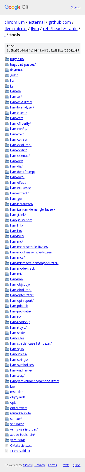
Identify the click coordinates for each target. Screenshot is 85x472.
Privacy (39, 465)
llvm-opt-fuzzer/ (22, 295)
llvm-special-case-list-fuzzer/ (31, 343)
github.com (60, 22)
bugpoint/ (17, 59)
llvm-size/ (17, 338)
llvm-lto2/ (17, 236)
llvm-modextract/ (22, 268)
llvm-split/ (17, 349)
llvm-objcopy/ (20, 284)
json (76, 465)
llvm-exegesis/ (20, 188)
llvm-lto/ (16, 231)
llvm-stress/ (18, 354)
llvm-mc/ (16, 241)
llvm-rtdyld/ (18, 327)
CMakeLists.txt (21, 445)
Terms (52, 465)
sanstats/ (17, 424)
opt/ (13, 402)
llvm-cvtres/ (18, 139)
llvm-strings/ (19, 359)
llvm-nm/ (16, 279)
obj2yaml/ (17, 397)
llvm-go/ (16, 198)
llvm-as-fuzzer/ (21, 102)
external (37, 22)
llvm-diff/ (16, 161)
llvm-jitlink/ (18, 214)
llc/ (12, 80)
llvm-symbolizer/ (22, 365)
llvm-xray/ (17, 375)
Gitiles (27, 465)
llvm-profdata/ (20, 311)
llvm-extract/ (19, 193)
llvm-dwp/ (17, 177)
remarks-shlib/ (20, 413)
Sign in (75, 7)
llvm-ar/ (15, 91)
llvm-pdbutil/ (19, 306)
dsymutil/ (17, 69)
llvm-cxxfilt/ (18, 150)
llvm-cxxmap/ (20, 155)
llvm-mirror (16, 28)
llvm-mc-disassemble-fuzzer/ (31, 252)
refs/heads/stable (60, 28)
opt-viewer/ (18, 408)
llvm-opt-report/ (22, 300)
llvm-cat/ (16, 118)
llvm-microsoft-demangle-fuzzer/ (34, 263)
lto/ (12, 386)
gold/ (14, 75)
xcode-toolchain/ (22, 434)
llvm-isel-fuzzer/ (21, 204)
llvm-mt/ (16, 273)
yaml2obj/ (17, 440)
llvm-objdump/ (21, 290)
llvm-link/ (16, 225)
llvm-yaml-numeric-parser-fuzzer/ (34, 381)
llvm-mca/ (17, 257)
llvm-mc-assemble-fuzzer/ (29, 247)
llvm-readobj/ (20, 322)
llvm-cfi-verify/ (20, 123)
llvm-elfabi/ (18, 182)
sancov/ (16, 418)
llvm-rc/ (15, 316)
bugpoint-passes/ (23, 64)
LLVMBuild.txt (20, 451)
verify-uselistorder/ (24, 429)
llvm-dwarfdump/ (22, 172)
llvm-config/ (18, 128)
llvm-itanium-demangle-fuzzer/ (32, 209)
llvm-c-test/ (18, 113)
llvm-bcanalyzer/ (22, 107)
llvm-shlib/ (17, 332)
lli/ (11, 86)
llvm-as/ (16, 96)
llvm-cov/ (17, 134)
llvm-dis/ (16, 166)
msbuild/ (16, 391)
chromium (15, 22)
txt (66, 465)
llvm (35, 28)
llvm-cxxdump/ (21, 145)
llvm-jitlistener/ (21, 220)
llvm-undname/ (21, 370)
